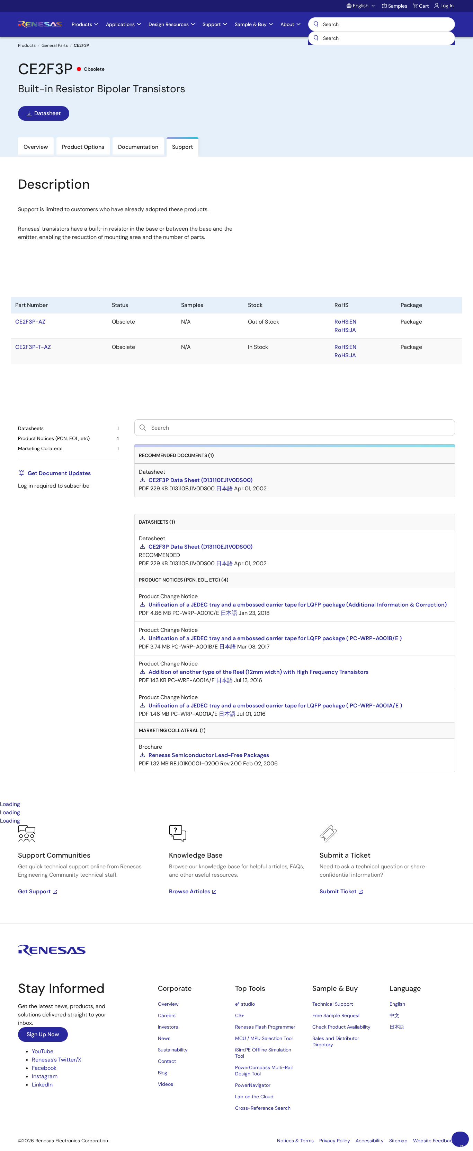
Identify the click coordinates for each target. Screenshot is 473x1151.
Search (381, 24)
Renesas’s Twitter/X (56, 1059)
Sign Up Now (43, 1034)
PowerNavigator (252, 1085)
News (164, 1038)
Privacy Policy (334, 1140)
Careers (167, 1015)
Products (27, 45)
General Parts (55, 45)
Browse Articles (189, 891)
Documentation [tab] (138, 147)
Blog (162, 1073)
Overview (168, 1004)
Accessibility (370, 1140)
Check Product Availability (341, 1027)
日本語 (397, 1027)
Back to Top (464, 1145)
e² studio (245, 1004)
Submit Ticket (338, 891)
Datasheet (47, 113)
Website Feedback (434, 1140)
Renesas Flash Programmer (265, 1027)
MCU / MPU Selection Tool (264, 1038)
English (397, 1004)
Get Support (34, 891)
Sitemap (398, 1140)
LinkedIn (42, 1084)
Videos (165, 1084)
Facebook (44, 1068)
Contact (167, 1061)
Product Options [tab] (83, 147)
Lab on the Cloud (254, 1096)
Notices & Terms (295, 1140)
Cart (424, 6)
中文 (394, 1015)
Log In (447, 5)
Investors (168, 1027)
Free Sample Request (336, 1015)
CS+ (239, 1015)
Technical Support (332, 1004)
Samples (397, 6)
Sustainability (173, 1050)
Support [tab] (182, 147)
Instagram (44, 1076)
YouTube (42, 1051)
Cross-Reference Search (263, 1108)
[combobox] (381, 38)
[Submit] (316, 38)
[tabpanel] (236, 874)
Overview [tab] (36, 147)
